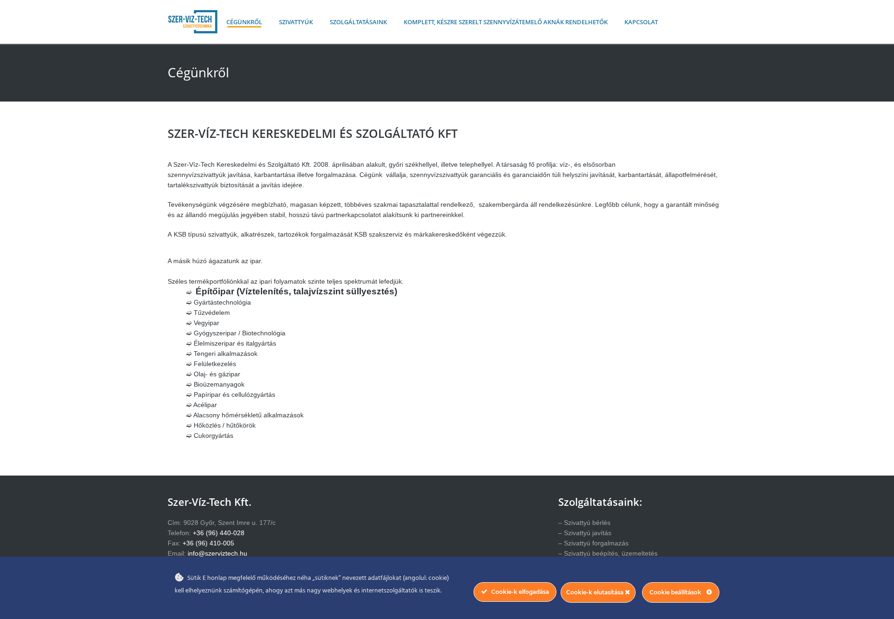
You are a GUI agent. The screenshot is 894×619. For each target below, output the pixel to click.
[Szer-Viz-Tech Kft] (193, 31)
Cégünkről (244, 22)
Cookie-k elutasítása (595, 592)
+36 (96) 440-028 (218, 533)
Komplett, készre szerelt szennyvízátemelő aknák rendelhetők (506, 22)
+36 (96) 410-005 (208, 543)
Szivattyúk (296, 22)
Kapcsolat (641, 22)
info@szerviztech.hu (217, 553)
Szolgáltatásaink (358, 22)
